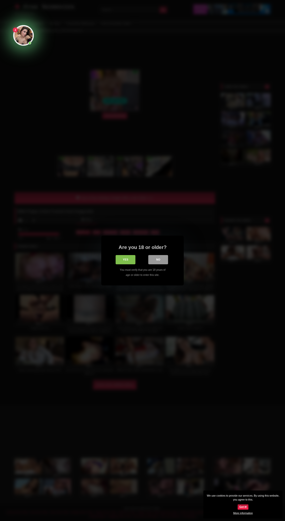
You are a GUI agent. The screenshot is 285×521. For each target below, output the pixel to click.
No (158, 259)
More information (243, 513)
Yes (125, 259)
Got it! (243, 506)
